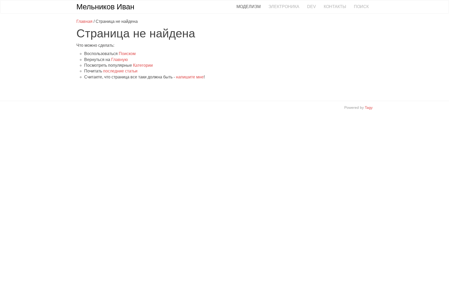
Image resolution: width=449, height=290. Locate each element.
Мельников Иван (105, 7)
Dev (311, 6)
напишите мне (190, 77)
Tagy (369, 107)
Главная (84, 21)
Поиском (127, 53)
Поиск (361, 6)
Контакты (335, 6)
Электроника (283, 6)
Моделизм (248, 6)
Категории (143, 65)
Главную (119, 59)
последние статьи (120, 71)
